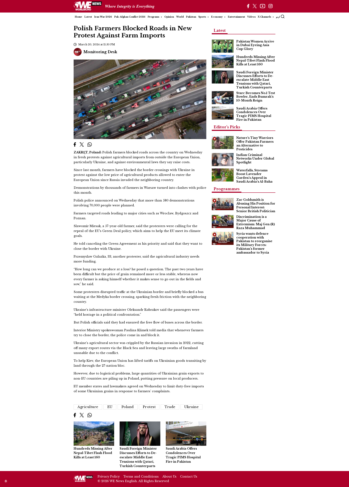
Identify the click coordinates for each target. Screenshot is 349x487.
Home (78, 16)
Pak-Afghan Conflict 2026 (129, 16)
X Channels (264, 16)
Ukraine (191, 407)
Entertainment (236, 16)
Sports (202, 16)
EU (110, 407)
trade (170, 407)
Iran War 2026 (103, 16)
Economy (217, 16)
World (180, 16)
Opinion (169, 16)
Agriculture (87, 407)
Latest (88, 16)
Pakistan (191, 16)
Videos (251, 16)
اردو (278, 16)
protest (149, 407)
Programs (153, 16)
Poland (127, 407)
